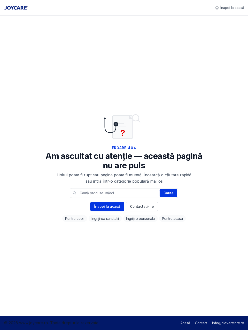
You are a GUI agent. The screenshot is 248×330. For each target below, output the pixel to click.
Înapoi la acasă (232, 8)
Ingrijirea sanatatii (105, 218)
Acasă (185, 323)
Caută (168, 193)
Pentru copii (74, 218)
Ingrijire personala (140, 218)
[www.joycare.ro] (16, 7)
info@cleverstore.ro (228, 323)
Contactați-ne (142, 206)
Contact (201, 323)
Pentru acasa (172, 218)
